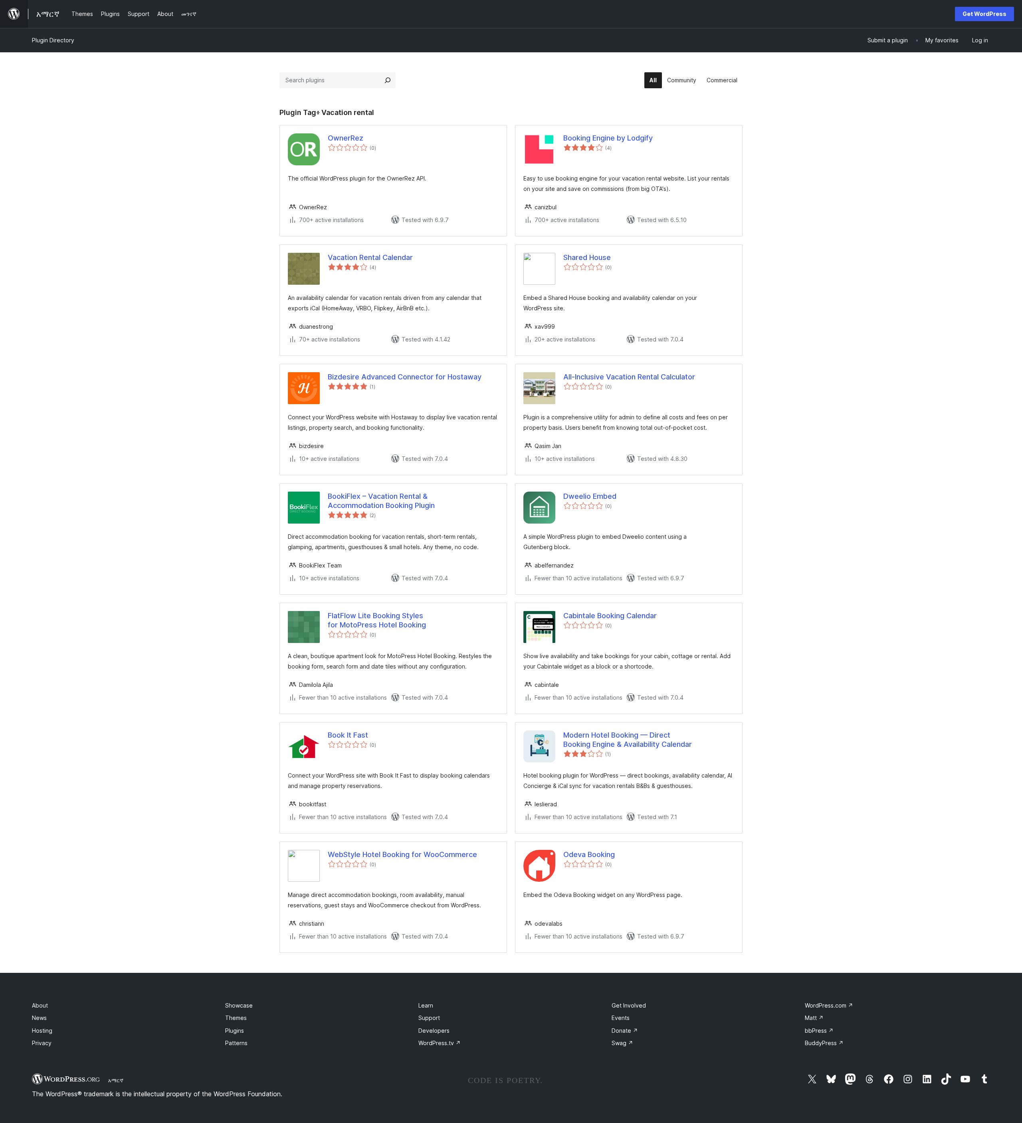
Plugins (234, 1030)
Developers (434, 1030)
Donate (625, 1030)
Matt (814, 1017)
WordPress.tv (439, 1043)
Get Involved (629, 1005)
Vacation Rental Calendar (370, 257)
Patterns (236, 1043)
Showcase (239, 1005)
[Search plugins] (388, 80)
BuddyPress (824, 1043)
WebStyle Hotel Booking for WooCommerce (402, 854)
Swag (622, 1043)
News (39, 1017)
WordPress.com (829, 1005)
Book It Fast (348, 735)
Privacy (41, 1043)
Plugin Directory (53, 40)
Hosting (42, 1030)
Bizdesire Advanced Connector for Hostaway (404, 377)
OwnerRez (345, 138)
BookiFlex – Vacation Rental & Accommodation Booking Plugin (381, 501)
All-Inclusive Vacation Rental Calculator (629, 377)
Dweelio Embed (589, 496)
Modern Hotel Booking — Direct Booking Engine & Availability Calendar (627, 739)
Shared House (587, 257)
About (40, 1005)
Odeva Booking (589, 854)
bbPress (819, 1030)
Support (429, 1017)
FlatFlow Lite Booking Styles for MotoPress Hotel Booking (377, 620)
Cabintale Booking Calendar (610, 615)
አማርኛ (115, 1080)
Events (621, 1017)
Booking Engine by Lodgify (608, 138)
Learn (425, 1005)
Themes (236, 1017)
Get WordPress (984, 13)
